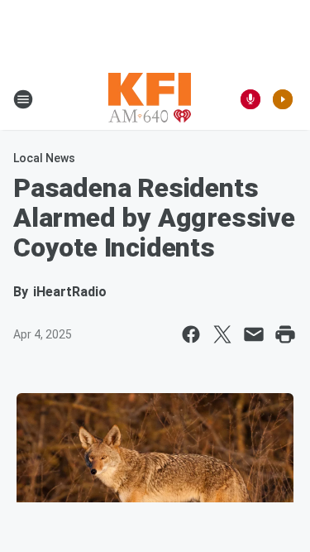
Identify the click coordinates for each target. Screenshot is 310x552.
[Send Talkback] (250, 99)
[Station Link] (149, 99)
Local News (44, 158)
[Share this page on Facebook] (191, 334)
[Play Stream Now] (283, 99)
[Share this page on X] (222, 334)
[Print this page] (285, 334)
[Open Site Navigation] (23, 99)
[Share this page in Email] (253, 334)
